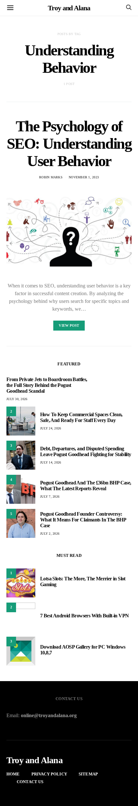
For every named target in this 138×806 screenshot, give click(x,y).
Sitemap (88, 774)
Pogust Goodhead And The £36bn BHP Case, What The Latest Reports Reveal (85, 485)
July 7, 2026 (49, 496)
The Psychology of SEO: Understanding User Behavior (69, 143)
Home (13, 774)
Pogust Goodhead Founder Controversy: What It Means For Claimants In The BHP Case (83, 519)
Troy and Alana (69, 8)
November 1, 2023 (84, 177)
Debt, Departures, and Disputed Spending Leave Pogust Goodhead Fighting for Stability (85, 451)
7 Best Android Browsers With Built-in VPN (84, 615)
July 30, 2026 (16, 399)
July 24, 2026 (50, 428)
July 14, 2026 (50, 462)
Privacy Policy (49, 774)
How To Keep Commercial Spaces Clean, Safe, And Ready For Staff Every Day (81, 417)
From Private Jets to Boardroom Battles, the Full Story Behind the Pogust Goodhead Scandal (46, 385)
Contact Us (30, 781)
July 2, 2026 (49, 533)
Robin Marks (51, 177)
